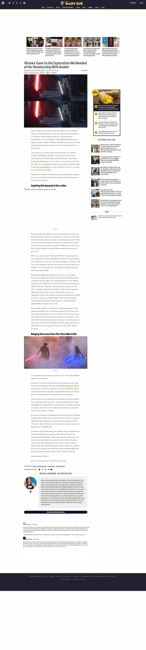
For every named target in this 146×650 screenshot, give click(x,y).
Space (84, 7)
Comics (78, 7)
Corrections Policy (110, 576)
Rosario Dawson (51, 466)
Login (141, 3)
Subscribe (133, 3)
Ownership (75, 579)
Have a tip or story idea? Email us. (108, 216)
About (97, 7)
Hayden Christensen (42, 466)
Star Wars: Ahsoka (60, 466)
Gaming (90, 7)
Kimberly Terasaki (40, 70)
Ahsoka (34, 466)
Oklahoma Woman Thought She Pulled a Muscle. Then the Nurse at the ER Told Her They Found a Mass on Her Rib (110, 182)
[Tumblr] (20, 4)
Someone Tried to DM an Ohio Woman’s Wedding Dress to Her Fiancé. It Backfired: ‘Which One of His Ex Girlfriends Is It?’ (35, 51)
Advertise (51, 576)
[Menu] (3, 3)
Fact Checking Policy (65, 579)
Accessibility (75, 576)
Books (58, 7)
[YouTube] (24, 4)
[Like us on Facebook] (13, 4)
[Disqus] (56, 542)
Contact (82, 579)
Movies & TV (50, 7)
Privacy (58, 576)
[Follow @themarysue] (9, 4)
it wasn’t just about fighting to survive (44, 167)
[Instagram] (16, 4)
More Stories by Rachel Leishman (56, 512)
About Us (45, 576)
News (43, 7)
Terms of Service (66, 576)
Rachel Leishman (29, 70)
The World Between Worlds (69, 386)
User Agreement (85, 576)
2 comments (84, 70)
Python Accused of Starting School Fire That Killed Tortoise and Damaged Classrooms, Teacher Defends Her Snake (108, 107)
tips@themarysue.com (58, 461)
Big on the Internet (67, 7)
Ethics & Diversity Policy (97, 576)
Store (103, 7)
